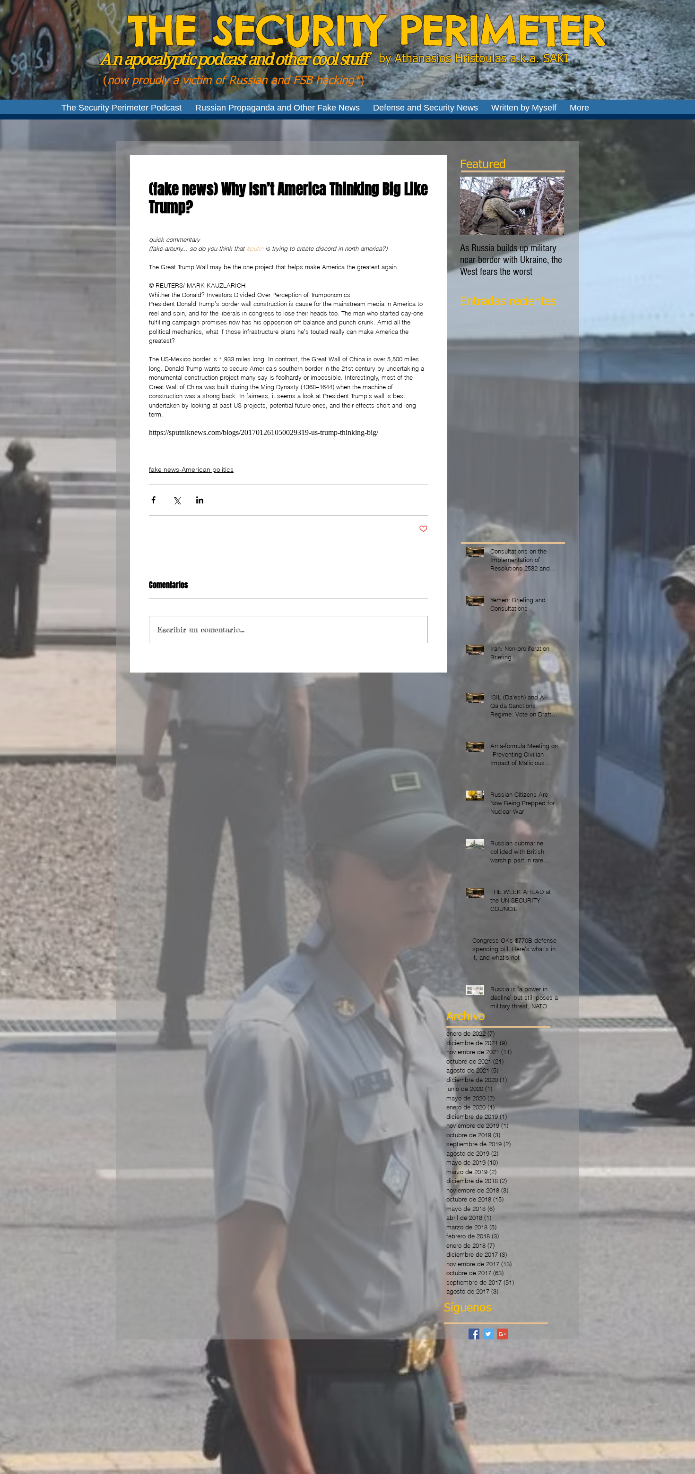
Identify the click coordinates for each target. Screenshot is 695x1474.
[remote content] (288, 432)
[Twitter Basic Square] (488, 1334)
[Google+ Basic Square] (502, 1334)
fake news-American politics (191, 469)
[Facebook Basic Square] (474, 1334)
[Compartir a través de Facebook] (153, 499)
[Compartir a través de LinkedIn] (199, 499)
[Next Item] (549, 205)
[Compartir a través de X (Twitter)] (176, 499)
